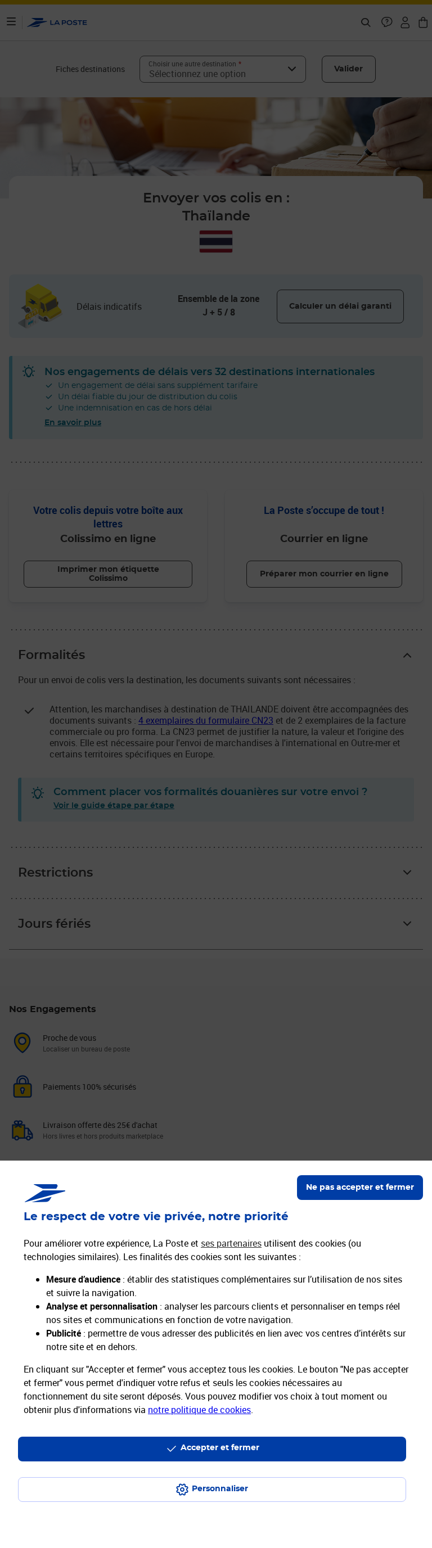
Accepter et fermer (220, 1448)
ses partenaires (231, 1243)
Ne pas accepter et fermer (360, 1188)
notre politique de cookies (199, 1409)
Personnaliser (220, 1489)
